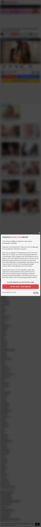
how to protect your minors (9, 292)
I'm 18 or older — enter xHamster (20, 286)
